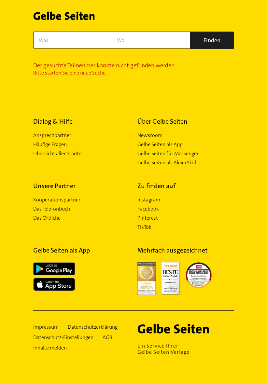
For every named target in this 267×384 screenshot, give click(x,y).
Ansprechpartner (52, 135)
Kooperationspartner (56, 200)
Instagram (148, 200)
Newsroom (149, 135)
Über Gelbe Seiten (162, 121)
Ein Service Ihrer (163, 349)
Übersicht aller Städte (57, 153)
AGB (107, 337)
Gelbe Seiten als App (160, 144)
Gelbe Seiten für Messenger (168, 153)
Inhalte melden (50, 348)
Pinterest (147, 218)
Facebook (148, 209)
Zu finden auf (156, 186)
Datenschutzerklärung (93, 327)
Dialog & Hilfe (53, 121)
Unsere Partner (54, 186)
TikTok (144, 227)
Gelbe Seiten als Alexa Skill (166, 162)
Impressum (46, 327)
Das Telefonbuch (51, 209)
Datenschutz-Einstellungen (63, 337)
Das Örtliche (47, 218)
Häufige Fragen (50, 144)
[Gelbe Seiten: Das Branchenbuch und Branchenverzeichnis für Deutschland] (64, 17)
